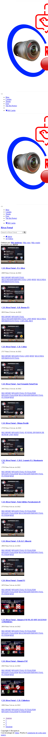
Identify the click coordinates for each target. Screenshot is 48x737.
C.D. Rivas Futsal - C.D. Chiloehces (16, 700)
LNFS (29, 280)
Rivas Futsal (7, 227)
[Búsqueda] (24, 232)
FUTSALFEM (30, 393)
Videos (9, 239)
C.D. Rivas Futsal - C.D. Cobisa (14, 347)
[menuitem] (7, 97)
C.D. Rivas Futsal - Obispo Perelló (15, 423)
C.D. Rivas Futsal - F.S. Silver (13, 268)
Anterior (9, 718)
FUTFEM (5, 397)
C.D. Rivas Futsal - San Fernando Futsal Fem (20, 384)
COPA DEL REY (26, 321)
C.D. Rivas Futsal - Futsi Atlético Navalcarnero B (21, 502)
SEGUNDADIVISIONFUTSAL (14, 280)
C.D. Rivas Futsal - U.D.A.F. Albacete (16, 541)
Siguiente (9, 727)
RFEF (34, 280)
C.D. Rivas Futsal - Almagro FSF (15, 661)
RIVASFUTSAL (18, 277)
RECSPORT (6, 277)
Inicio (9, 237)
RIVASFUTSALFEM (10, 395)
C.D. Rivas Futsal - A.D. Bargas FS (15, 307)
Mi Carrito (11, 110)
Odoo (17, 733)
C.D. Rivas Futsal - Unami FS (13, 580)
